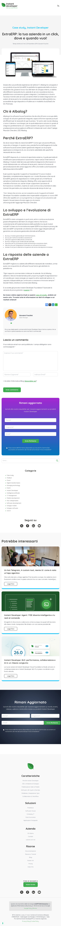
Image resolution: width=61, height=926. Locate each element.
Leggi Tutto (10, 584)
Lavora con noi (30, 839)
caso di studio (41, 295)
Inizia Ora (30, 867)
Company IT (30, 814)
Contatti (30, 836)
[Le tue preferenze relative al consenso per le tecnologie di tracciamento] (2, 923)
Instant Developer (38, 27)
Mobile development (13, 498)
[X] (49, 304)
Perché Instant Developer (31, 780)
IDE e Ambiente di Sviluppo (30, 784)
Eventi (8, 488)
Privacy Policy (26, 921)
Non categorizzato (12, 500)
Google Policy (28, 908)
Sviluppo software (12, 508)
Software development (14, 503)
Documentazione (30, 851)
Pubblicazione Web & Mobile (30, 787)
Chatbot (9, 478)
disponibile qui (30, 381)
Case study (19, 27)
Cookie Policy (35, 921)
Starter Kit (30, 860)
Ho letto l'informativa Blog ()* (21, 381)
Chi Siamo (30, 833)
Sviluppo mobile (12, 505)
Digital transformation (13, 483)
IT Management (12, 495)
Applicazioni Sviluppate (31, 820)
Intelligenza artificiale (13, 493)
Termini (35, 908)
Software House (30, 811)
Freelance (30, 808)
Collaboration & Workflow (30, 796)
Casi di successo (30, 817)
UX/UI (9, 510)
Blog (30, 857)
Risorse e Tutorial (30, 854)
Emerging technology (13, 485)
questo (26, 290)
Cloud (8, 480)
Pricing (31, 863)
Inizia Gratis (30, 884)
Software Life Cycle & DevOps (30, 790)
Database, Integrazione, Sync (31, 793)
